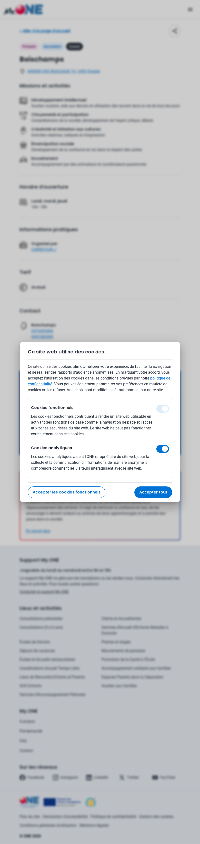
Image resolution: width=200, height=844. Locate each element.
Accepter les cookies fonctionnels (66, 492)
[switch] (162, 449)
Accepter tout (153, 492)
